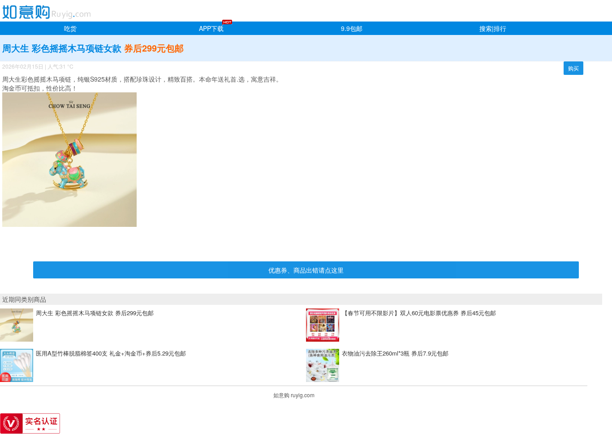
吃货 (70, 28)
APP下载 (211, 28)
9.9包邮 (351, 28)
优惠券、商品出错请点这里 (306, 269)
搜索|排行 (492, 28)
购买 (573, 68)
